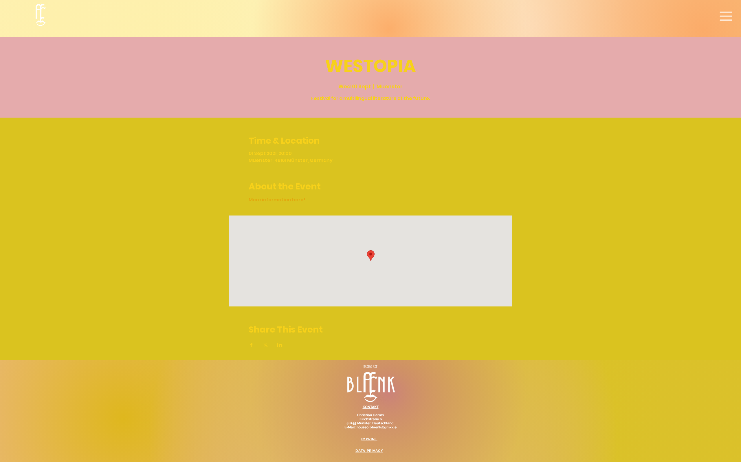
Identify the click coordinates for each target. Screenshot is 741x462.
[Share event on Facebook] (251, 345)
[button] (726, 16)
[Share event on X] (265, 345)
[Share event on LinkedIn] (280, 345)
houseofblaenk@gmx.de (377, 427)
